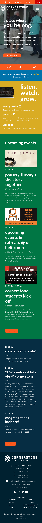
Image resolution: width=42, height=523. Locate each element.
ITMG (21, 516)
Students (30, 502)
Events (30, 2)
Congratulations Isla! (20, 351)
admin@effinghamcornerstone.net (23, 481)
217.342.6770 (23, 471)
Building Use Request (30, 504)
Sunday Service (11, 106)
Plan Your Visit (12, 55)
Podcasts (8, 114)
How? (33, 67)
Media (19, 2)
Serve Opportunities (30, 507)
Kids (30, 499)
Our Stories (12, 499)
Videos (7, 124)
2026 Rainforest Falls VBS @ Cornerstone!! (20, 374)
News (9, 2)
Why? (21, 67)
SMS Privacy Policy (21, 518)
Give (38, 2)
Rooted (11, 507)
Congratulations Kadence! (17, 419)
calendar (11, 330)
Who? (8, 67)
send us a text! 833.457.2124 (23, 476)
